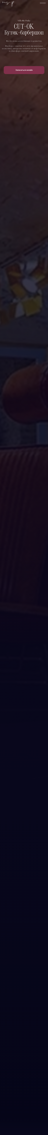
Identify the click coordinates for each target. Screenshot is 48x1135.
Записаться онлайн (24, 70)
